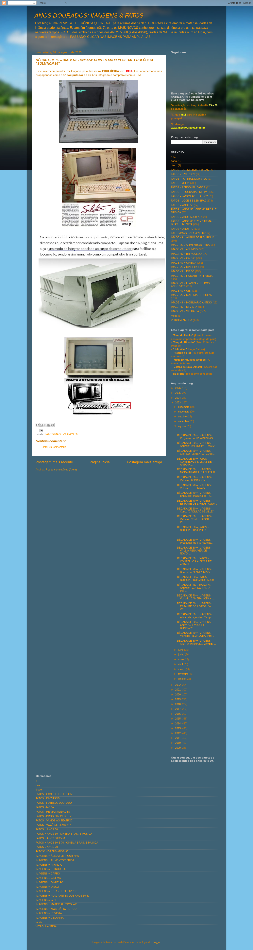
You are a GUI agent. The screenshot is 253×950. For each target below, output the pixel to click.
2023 (178, 402)
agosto (182, 426)
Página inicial (100, 462)
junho (181, 654)
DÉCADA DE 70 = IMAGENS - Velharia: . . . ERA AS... (194, 487)
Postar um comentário (53, 447)
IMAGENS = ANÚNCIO (184, 249)
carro (174, 161)
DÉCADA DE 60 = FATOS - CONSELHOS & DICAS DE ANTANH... (194, 461)
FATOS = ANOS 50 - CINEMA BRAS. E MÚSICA (64, 833)
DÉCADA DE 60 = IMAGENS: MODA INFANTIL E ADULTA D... (197, 471)
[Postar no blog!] (41, 425)
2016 (178, 714)
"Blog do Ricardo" (184, 342)
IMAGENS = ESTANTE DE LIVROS (192, 276)
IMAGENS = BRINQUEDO (186, 254)
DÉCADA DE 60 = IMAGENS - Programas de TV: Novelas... (195, 541)
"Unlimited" (180, 349)
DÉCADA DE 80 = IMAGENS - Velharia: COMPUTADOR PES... (194, 519)
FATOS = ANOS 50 (182, 205)
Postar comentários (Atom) (61, 469)
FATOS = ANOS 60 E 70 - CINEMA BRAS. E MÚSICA (191, 223)
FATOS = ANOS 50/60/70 (185, 217)
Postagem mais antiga (144, 462)
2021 (178, 689)
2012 (178, 733)
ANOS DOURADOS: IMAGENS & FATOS (89, 15)
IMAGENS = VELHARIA (185, 311)
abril (181, 664)
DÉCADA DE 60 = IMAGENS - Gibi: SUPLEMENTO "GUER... (196, 452)
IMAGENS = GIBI (181, 290)
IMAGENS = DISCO (182, 271)
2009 (178, 748)
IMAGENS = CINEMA (183, 262)
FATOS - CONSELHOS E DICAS (190, 170)
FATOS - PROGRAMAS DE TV (189, 192)
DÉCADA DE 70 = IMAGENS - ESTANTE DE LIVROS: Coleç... (197, 502)
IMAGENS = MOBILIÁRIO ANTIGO (191, 302)
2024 (178, 398)
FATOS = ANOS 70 (182, 229)
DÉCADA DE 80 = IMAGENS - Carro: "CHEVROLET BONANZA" (194, 625)
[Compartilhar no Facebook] (49, 425)
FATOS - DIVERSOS (183, 174)
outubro (182, 416)
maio (181, 659)
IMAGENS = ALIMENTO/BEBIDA (190, 245)
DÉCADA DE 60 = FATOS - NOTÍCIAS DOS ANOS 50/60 (195, 578)
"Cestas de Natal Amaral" (188, 367)
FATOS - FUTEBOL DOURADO (189, 178)
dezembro (184, 407)
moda (174, 315)
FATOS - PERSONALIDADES (188, 187)
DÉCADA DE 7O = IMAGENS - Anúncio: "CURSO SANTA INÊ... (195, 588)
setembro (184, 421)
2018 (178, 704)
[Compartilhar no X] (45, 425)
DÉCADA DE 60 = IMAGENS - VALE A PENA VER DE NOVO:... (194, 550)
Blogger (156, 942)
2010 (178, 743)
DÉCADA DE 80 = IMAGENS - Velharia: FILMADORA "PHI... (195, 634)
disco (174, 165)
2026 (178, 388)
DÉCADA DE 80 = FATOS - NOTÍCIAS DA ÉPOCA (193, 529)
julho (181, 650)
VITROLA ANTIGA (181, 320)
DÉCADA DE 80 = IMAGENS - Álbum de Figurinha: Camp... (195, 616)
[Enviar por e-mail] (38, 425)
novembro (184, 411)
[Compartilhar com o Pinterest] (53, 425)
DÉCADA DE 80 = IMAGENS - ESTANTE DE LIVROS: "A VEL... (194, 606)
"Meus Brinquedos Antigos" (190, 359)
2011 (178, 738)
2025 (178, 393)
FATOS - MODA (180, 183)
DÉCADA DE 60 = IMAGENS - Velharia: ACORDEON (194, 479)
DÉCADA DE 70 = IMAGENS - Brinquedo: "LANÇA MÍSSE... (195, 571)
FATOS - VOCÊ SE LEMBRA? (188, 200)
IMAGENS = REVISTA (184, 307)
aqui (183, 114)
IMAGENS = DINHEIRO (185, 267)
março (182, 669)
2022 (178, 685)
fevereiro (183, 674)
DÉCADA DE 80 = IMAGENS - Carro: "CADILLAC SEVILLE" (195, 510)
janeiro (182, 679)
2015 (178, 718)
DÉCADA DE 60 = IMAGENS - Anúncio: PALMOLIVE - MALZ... (197, 444)
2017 (178, 709)
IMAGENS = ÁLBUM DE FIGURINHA (192, 237)
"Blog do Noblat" (183, 335)
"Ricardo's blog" (183, 353)
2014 (178, 723)
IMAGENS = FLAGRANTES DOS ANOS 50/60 (62, 895)
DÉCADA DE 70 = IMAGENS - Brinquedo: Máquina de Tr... (194, 494)
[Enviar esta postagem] (40, 430)
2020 (178, 694)
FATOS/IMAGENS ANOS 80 (61, 434)
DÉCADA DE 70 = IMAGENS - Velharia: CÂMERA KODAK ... (196, 597)
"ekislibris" (178, 373)
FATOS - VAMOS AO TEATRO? (189, 196)
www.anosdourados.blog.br (188, 127)
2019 (178, 699)
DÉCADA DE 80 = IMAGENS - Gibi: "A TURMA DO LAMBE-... (196, 642)
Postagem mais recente (54, 462)
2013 (178, 728)
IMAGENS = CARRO (183, 258)
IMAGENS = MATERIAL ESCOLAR (191, 295)
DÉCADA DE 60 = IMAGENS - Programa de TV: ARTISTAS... (196, 437)
